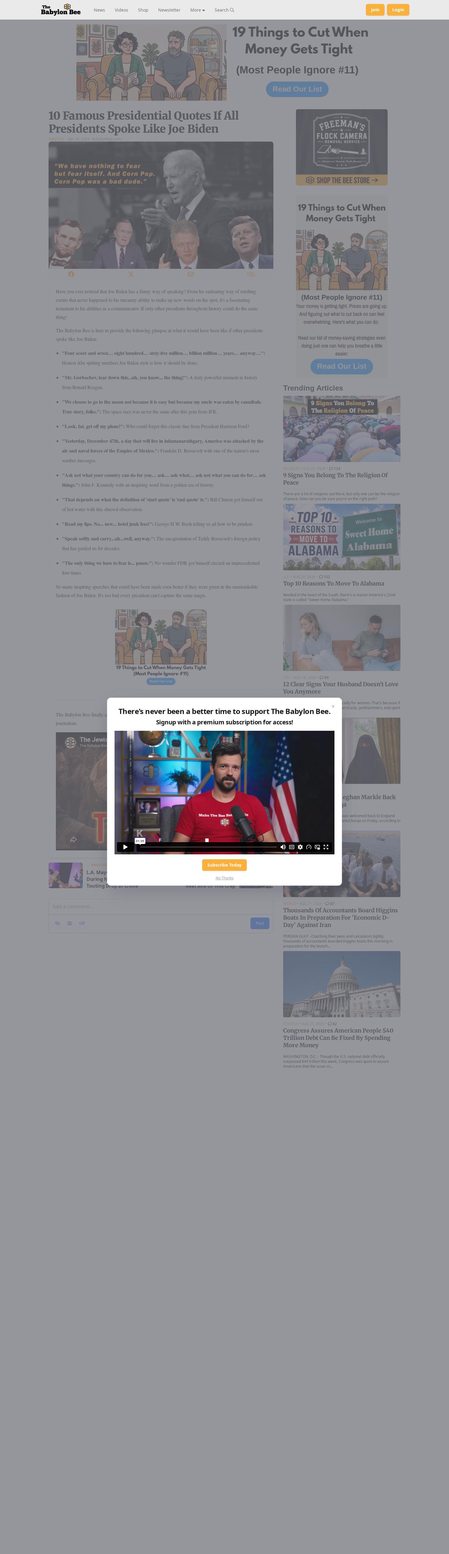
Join (375, 10)
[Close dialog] (333, 706)
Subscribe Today (224, 865)
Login (398, 10)
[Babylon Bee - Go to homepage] (61, 10)
